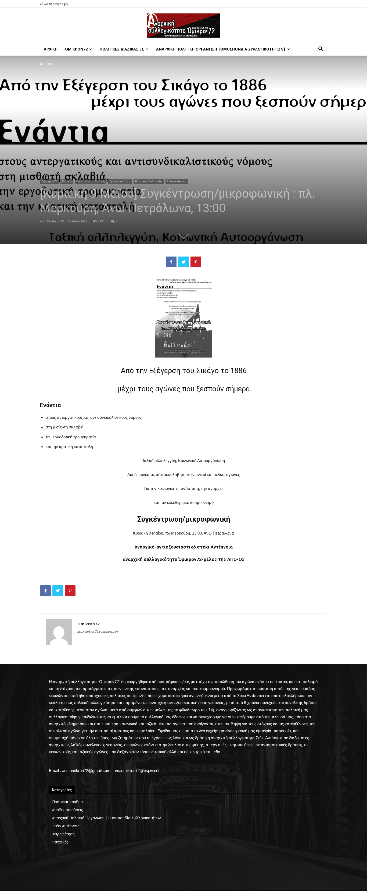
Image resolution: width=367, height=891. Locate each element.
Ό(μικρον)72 (49, 181)
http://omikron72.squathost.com (97, 631)
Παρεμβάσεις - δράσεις (90, 181)
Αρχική (50, 49)
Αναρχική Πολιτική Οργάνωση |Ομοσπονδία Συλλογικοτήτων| (221, 49)
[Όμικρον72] (183, 25)
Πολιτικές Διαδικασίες (122, 49)
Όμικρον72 (76, 49)
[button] (320, 49)
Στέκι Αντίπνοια (176, 181)
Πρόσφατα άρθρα (120, 181)
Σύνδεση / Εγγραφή (54, 4)
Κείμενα (67, 181)
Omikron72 (55, 221)
